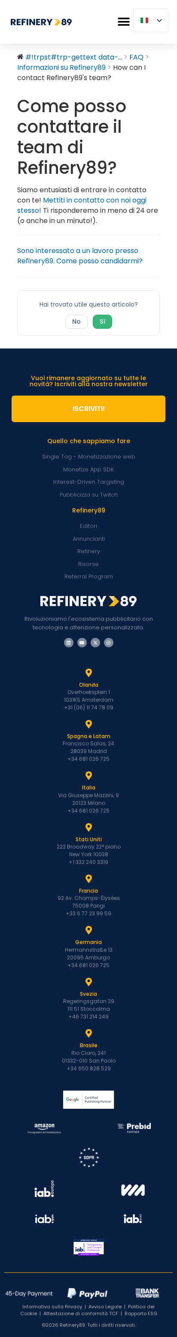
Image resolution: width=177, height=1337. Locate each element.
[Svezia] (88, 982)
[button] (123, 22)
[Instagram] (108, 642)
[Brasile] (88, 1033)
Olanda (88, 684)
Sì (102, 321)
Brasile (89, 1045)
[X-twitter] (95, 642)
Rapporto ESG (141, 1313)
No (76, 321)
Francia (88, 890)
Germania (88, 942)
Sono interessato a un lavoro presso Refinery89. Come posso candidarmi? (80, 256)
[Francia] (88, 879)
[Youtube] (82, 642)
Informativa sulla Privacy (52, 1306)
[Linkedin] (68, 642)
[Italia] (88, 775)
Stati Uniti (89, 839)
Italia (88, 787)
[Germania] (88, 930)
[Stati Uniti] (88, 827)
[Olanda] (88, 673)
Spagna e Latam (88, 736)
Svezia (88, 994)
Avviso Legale (105, 1306)
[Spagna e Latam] (88, 724)
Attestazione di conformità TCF (80, 1313)
